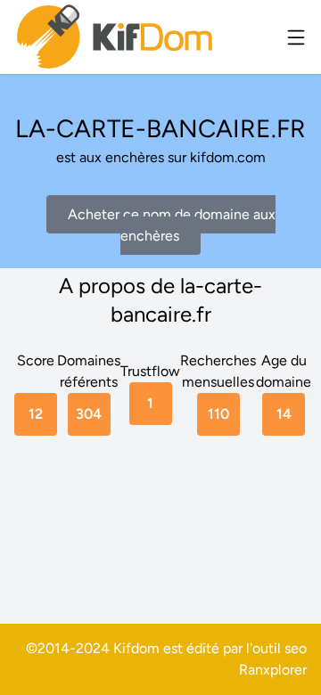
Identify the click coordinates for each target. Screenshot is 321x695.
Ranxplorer (273, 669)
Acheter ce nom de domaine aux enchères (172, 225)
